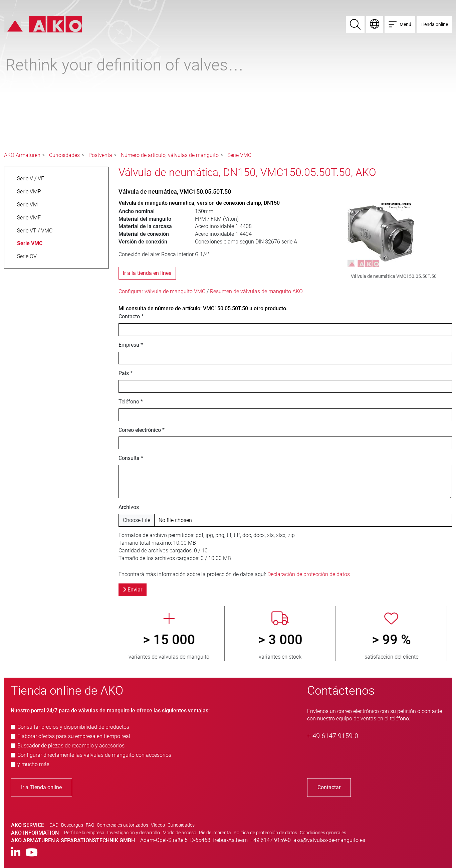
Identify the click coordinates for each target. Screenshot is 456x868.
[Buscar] (355, 24)
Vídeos (158, 825)
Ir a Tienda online (41, 787)
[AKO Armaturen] (43, 24)
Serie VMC (239, 155)
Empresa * (131, 345)
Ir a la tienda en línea (147, 273)
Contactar (328, 787)
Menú (405, 24)
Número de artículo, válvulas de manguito (170, 155)
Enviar (134, 589)
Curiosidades (64, 155)
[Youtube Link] (32, 853)
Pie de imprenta (215, 832)
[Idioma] (374, 24)
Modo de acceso (179, 832)
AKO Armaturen (22, 155)
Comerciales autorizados (122, 825)
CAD (53, 825)
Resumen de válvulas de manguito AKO (256, 291)
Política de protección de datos (265, 832)
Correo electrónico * (142, 430)
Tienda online (434, 24)
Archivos (129, 507)
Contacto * (131, 316)
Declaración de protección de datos (308, 574)
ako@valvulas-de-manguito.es (329, 840)
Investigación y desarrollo (133, 832)
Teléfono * (131, 401)
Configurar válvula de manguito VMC (162, 291)
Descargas (72, 825)
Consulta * (131, 458)
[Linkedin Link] (15, 853)
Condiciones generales (323, 832)
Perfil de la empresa (84, 832)
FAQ (90, 825)
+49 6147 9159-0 (270, 840)
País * (126, 373)
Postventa (100, 155)
